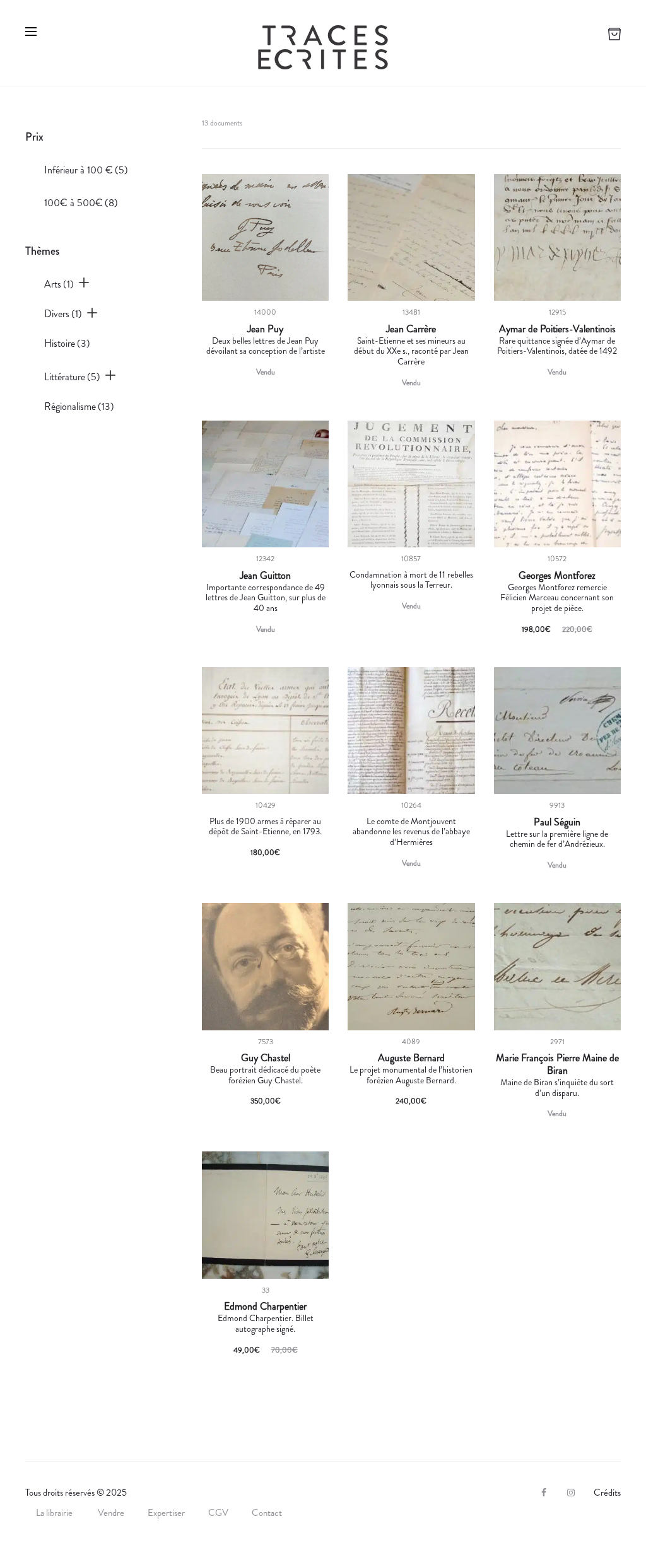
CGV (218, 1513)
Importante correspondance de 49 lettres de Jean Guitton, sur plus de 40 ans (266, 598)
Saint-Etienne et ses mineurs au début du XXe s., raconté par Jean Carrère (411, 351)
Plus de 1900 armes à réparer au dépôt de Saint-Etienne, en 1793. (265, 826)
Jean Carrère (411, 329)
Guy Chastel (265, 1058)
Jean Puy (265, 329)
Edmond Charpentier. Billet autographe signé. (266, 1323)
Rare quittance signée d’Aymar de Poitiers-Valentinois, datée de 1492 (557, 346)
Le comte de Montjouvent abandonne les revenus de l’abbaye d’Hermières (411, 832)
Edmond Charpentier (265, 1306)
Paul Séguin (557, 822)
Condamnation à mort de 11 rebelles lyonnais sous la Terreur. (411, 579)
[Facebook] (543, 1492)
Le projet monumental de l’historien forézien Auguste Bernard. (411, 1074)
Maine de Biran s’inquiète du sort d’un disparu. (557, 1087)
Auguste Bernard (411, 1058)
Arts (59, 284)
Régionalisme (79, 406)
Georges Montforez (557, 575)
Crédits (607, 1492)
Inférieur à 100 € (86, 170)
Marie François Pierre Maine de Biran (557, 1064)
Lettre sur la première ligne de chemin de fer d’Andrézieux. (557, 839)
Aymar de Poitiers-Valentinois (557, 329)
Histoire (67, 343)
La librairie (55, 1513)
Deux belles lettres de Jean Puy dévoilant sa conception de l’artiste (265, 346)
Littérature (72, 377)
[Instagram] (571, 1492)
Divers (63, 313)
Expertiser (166, 1513)
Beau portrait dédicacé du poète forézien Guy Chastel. (265, 1074)
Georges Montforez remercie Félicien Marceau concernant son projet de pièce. (557, 598)
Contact (267, 1513)
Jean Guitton (265, 575)
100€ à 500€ (81, 202)
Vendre (111, 1513)
